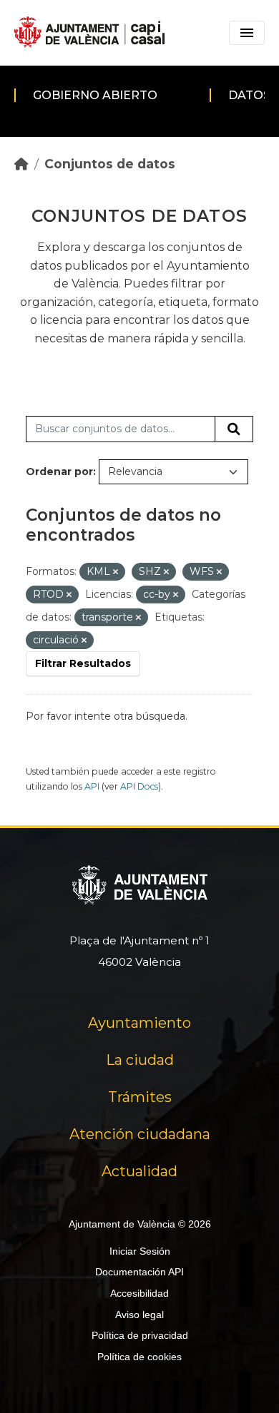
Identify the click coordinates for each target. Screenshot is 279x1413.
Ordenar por (59, 471)
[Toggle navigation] (247, 33)
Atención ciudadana (139, 1134)
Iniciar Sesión (139, 1251)
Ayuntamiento (139, 1022)
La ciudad (140, 1059)
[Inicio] (21, 163)
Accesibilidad (139, 1293)
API (91, 786)
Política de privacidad (140, 1335)
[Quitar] (115, 572)
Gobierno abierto (95, 95)
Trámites (140, 1097)
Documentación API (139, 1271)
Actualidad (139, 1171)
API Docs (139, 786)
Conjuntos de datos (109, 163)
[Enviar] (234, 429)
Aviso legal (139, 1314)
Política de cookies (139, 1356)
